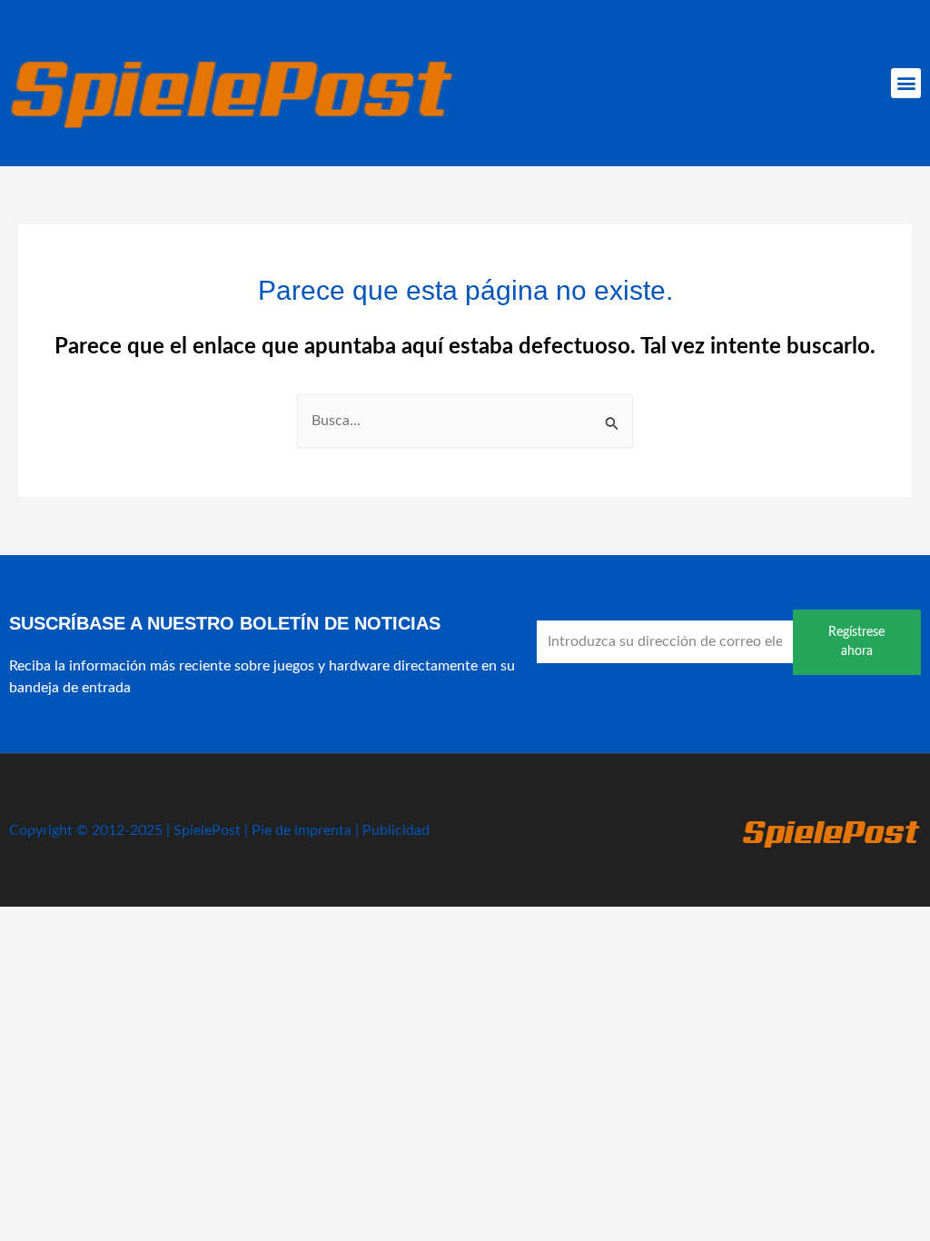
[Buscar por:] (465, 420)
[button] (906, 83)
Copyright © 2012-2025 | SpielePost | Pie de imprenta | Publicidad (219, 830)
